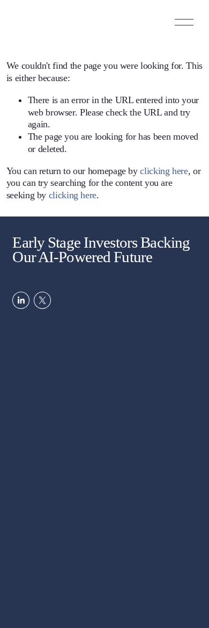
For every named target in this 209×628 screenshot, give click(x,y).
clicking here (164, 170)
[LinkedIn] (20, 300)
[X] (42, 300)
